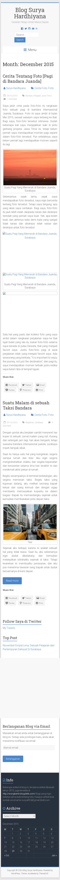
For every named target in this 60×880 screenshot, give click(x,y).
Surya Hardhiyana (16, 88)
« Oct (6, 855)
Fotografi (37, 96)
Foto (51, 88)
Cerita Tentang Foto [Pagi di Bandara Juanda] (28, 78)
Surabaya (39, 422)
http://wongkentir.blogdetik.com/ (19, 793)
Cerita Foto (41, 88)
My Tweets (9, 627)
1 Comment (12, 99)
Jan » (54, 855)
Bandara (28, 96)
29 (13, 851)
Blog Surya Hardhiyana (30, 13)
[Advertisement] (30, 688)
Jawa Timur (47, 96)
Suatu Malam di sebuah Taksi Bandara (26, 405)
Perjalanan (29, 422)
